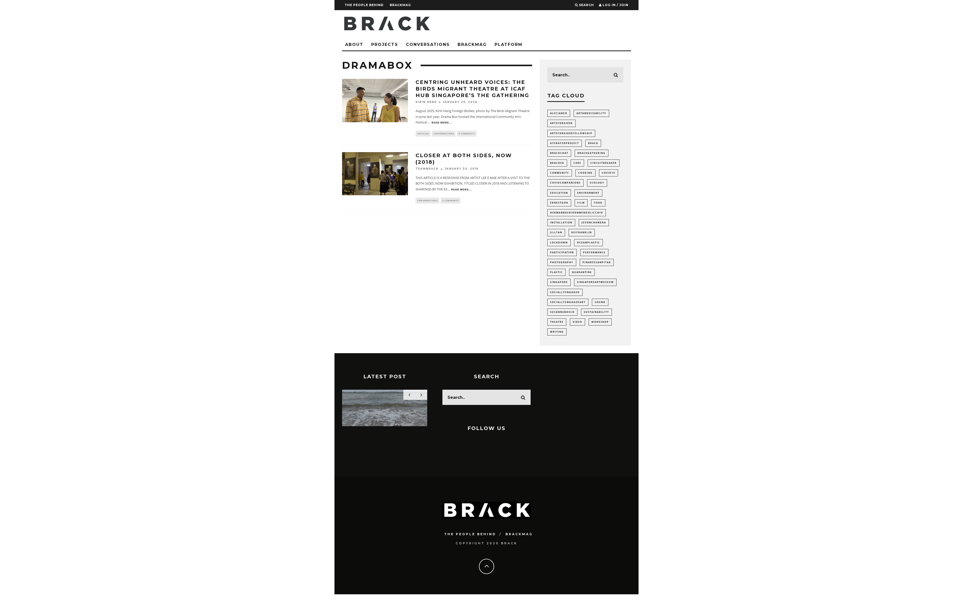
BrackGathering (591, 153)
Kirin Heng (426, 102)
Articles (423, 133)
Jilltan (556, 232)
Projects (384, 44)
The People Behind (364, 5)
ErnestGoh (559, 202)
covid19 (608, 172)
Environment (588, 192)
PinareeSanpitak (597, 262)
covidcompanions (565, 182)
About (354, 44)
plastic (556, 272)
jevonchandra (594, 222)
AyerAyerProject (564, 143)
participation (562, 252)
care (577, 163)
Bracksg (557, 163)
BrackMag (400, 5)
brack (593, 143)
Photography (561, 262)
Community (559, 172)
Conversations (428, 44)
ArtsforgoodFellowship (571, 133)
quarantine (582, 272)
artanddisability (591, 113)
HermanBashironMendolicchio (576, 212)
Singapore (559, 282)
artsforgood (561, 123)
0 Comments (467, 133)
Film (581, 202)
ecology (597, 182)
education (559, 192)
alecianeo (558, 113)
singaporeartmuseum (595, 282)
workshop (600, 322)
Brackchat (559, 153)
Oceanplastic (588, 242)
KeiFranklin (581, 232)
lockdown (559, 242)
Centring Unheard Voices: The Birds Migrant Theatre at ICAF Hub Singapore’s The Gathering (472, 88)
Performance (594, 252)
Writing (557, 331)
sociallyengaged (565, 292)
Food (598, 202)
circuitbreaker (603, 163)
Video (577, 322)
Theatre (557, 322)
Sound (600, 302)
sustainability (596, 312)
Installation (561, 222)
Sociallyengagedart (568, 302)
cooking (585, 172)
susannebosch (562, 312)
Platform (508, 44)
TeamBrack (427, 169)
